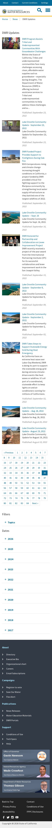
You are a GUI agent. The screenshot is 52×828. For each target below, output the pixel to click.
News (15, 19)
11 (20, 457)
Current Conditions (29, 3)
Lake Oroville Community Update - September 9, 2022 (34, 287)
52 (27, 483)
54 (39, 483)
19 (22, 462)
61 (33, 488)
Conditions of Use (14, 734)
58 (16, 488)
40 (5, 477)
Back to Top (7, 801)
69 (33, 493)
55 (45, 483)
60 (27, 488)
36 (27, 472)
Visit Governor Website (11, 760)
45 (33, 477)
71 (45, 493)
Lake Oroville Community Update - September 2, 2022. (34, 317)
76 (27, 498)
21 (33, 462)
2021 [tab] (10, 589)
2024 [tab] (10, 559)
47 (45, 477)
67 (22, 493)
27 (22, 467)
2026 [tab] (10, 538)
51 (22, 483)
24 (5, 467)
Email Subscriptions (15, 673)
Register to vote (14, 687)
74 (16, 498)
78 (39, 498)
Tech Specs (11, 739)
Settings (44, 3)
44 (27, 477)
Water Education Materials (18, 715)
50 (16, 483)
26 (16, 467)
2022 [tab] (10, 579)
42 (16, 477)
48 (5, 483)
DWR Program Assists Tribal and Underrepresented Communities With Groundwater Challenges (34, 45)
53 (33, 483)
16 (5, 462)
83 (22, 503)
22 (39, 462)
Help (8, 743)
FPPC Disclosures (35, 811)
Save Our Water (13, 692)
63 (45, 488)
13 (31, 457)
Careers (9, 668)
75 (22, 498)
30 (39, 467)
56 (5, 488)
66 (16, 493)
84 (27, 503)
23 (45, 462)
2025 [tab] (10, 549)
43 (22, 477)
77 (33, 498)
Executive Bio (12, 659)
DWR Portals (12, 720)
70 (39, 493)
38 (39, 472)
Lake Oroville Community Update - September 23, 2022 (34, 125)
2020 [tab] (10, 599)
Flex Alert (10, 696)
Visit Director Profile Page (12, 790)
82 (16, 503)
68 (27, 493)
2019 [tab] (10, 609)
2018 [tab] (10, 620)
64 (5, 493)
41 (10, 477)
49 (10, 483)
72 (5, 498)
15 (42, 457)
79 (45, 498)
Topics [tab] (11, 522)
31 (45, 467)
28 (27, 467)
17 (10, 462)
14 (37, 457)
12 (25, 457)
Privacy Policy (9, 806)
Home (5, 19)
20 (27, 462)
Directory (10, 654)
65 (10, 493)
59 (22, 488)
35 (22, 472)
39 (45, 472)
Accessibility (9, 811)
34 (16, 472)
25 (10, 467)
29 (33, 467)
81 (10, 503)
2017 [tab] (10, 630)
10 (14, 457)
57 (10, 488)
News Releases (13, 710)
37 (33, 472)
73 (10, 498)
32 (5, 472)
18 (16, 462)
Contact (15, 3)
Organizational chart (16, 663)
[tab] (26, 522)
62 (39, 488)
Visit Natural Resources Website (14, 775)
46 (39, 477)
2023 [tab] (10, 569)
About (5, 3)
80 (5, 503)
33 (10, 472)
